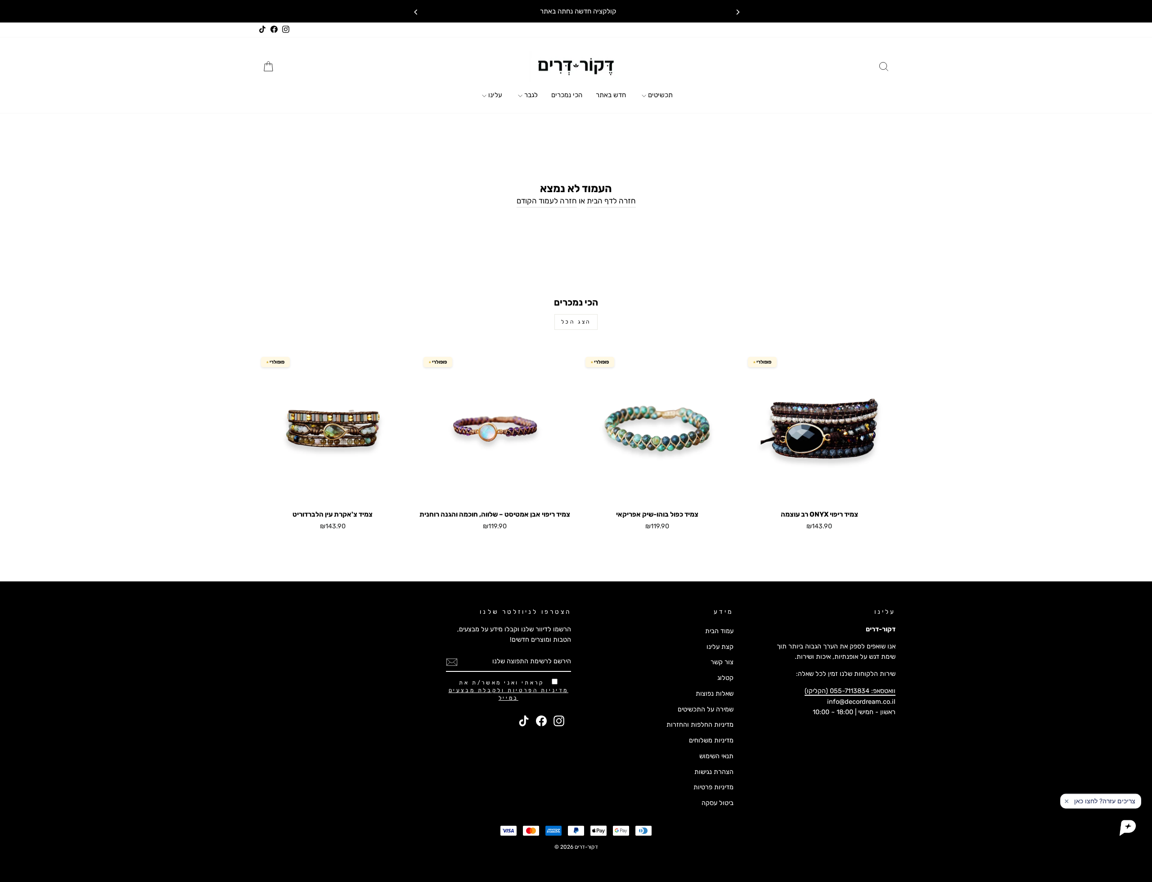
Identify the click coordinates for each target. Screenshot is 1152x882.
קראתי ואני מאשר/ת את (508, 690)
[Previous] (415, 11)
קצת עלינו (720, 647)
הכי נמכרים (566, 95)
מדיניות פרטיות (713, 787)
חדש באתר (611, 95)
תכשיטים (659, 95)
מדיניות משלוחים (711, 740)
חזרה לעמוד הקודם (547, 200)
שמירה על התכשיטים (706, 709)
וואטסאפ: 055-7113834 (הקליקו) (850, 691)
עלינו (494, 95)
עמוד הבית (719, 631)
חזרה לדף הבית (611, 200)
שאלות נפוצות (715, 693)
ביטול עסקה (718, 803)
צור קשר (722, 662)
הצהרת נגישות (714, 772)
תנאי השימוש (716, 756)
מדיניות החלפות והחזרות (700, 724)
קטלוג (725, 678)
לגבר (530, 95)
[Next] (736, 11)
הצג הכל (576, 322)
